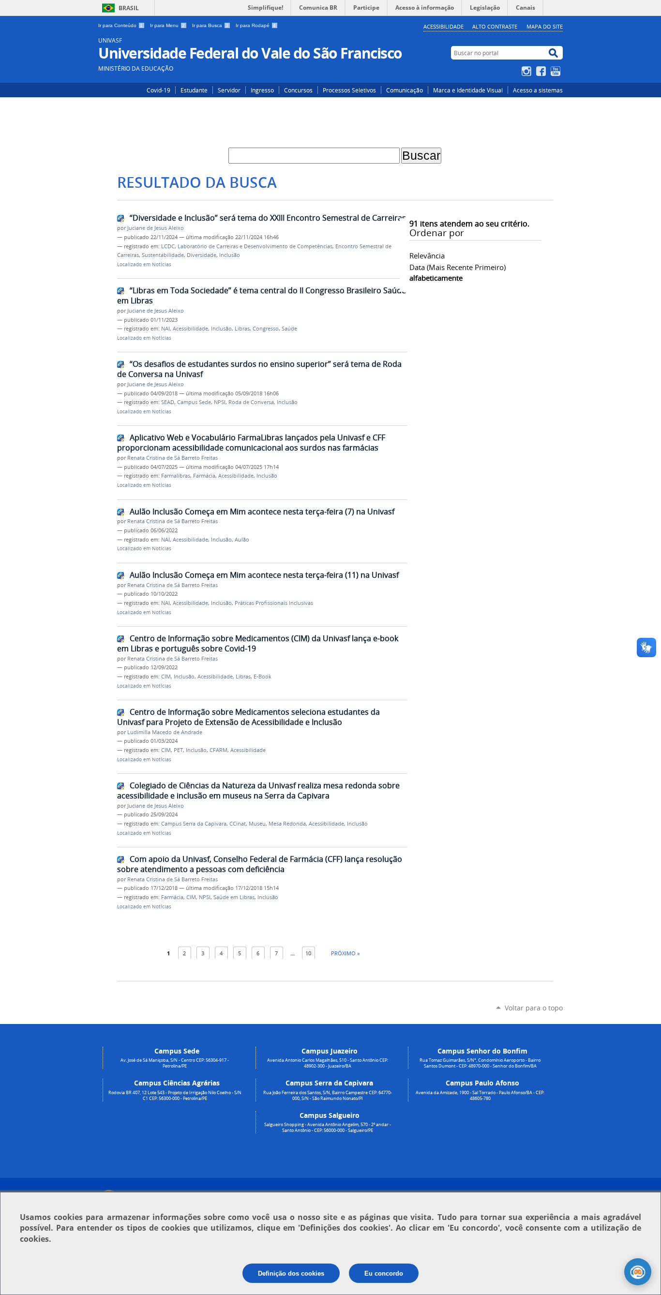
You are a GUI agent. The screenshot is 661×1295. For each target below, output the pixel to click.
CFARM (218, 750)
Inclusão (229, 255)
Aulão (242, 539)
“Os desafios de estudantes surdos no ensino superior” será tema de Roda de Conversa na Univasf (259, 369)
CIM (166, 676)
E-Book (262, 676)
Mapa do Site (544, 26)
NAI (165, 328)
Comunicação (404, 90)
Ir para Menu (167, 25)
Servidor (229, 90)
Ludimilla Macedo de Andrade (164, 732)
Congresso (266, 328)
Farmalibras (175, 475)
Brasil (129, 8)
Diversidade (201, 255)
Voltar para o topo (534, 1007)
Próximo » (345, 953)
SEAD (167, 402)
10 (308, 953)
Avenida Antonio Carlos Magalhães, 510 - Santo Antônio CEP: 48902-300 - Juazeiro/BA (327, 1063)
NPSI (219, 402)
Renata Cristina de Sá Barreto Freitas (172, 457)
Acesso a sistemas (538, 90)
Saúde (289, 328)
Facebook (542, 71)
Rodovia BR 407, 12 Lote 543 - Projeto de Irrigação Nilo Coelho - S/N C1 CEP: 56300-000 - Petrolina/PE (174, 1095)
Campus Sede (194, 402)
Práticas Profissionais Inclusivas (274, 603)
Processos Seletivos (349, 90)
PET (178, 750)
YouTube (557, 71)
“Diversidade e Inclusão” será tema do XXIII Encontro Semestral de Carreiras (268, 217)
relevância (427, 255)
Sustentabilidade (163, 255)
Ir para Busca (210, 25)
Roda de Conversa (251, 402)
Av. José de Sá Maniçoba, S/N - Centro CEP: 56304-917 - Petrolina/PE (174, 1063)
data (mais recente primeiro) (457, 267)
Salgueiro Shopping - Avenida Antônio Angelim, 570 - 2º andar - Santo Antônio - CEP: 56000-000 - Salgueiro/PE (327, 1127)
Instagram (528, 71)
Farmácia (204, 475)
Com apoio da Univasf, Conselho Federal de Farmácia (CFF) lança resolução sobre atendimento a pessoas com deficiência (259, 864)
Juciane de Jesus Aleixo (155, 228)
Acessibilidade (443, 26)
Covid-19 (158, 90)
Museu (257, 823)
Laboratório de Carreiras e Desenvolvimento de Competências (255, 246)
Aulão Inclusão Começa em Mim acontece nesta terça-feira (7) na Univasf (262, 511)
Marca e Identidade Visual (468, 90)
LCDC (168, 246)
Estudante (194, 90)
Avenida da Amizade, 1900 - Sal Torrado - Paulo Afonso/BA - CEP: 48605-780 (480, 1095)
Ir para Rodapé (256, 25)
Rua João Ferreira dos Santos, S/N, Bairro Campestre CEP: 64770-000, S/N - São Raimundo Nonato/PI (327, 1095)
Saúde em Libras (234, 897)
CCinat (237, 823)
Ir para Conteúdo (120, 25)
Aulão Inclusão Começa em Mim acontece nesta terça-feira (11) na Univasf (264, 575)
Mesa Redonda (287, 823)
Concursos (298, 90)
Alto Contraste (494, 26)
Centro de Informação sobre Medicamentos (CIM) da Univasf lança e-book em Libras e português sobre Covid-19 (257, 643)
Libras (242, 328)
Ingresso (262, 90)
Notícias (161, 264)
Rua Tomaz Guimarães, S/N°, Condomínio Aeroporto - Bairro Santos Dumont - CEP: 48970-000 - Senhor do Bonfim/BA (480, 1063)
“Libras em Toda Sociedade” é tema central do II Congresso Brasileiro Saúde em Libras (261, 295)
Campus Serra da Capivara (193, 823)
